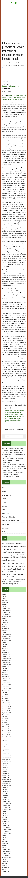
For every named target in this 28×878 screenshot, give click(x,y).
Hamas (22, 563)
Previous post (9, 429)
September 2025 (6, 616)
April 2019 (5, 771)
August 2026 (5, 594)
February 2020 (6, 751)
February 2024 (6, 654)
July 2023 (4, 669)
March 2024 (5, 652)
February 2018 (6, 799)
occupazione (21, 65)
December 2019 (6, 755)
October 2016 (6, 831)
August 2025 (5, 618)
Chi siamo (10, 10)
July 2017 (4, 813)
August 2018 (5, 787)
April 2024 (5, 650)
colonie (17, 63)
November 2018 (6, 781)
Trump (10, 581)
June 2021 (5, 719)
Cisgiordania (10, 549)
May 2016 (5, 841)
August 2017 (5, 811)
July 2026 (4, 596)
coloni (19, 549)
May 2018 (5, 793)
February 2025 (6, 630)
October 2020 (6, 735)
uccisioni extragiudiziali (10, 584)
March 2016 (5, 845)
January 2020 (6, 753)
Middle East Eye (17, 569)
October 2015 (6, 855)
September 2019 (6, 761)
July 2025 (4, 620)
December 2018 (6, 779)
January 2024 (6, 656)
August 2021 (5, 715)
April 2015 (5, 865)
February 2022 (6, 703)
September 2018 (6, 785)
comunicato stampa (7, 495)
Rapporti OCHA (7, 17)
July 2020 (4, 741)
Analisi (13, 13)
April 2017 (5, 819)
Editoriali (6, 13)
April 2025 (5, 626)
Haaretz (16, 563)
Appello (4, 491)
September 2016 (6, 833)
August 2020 (5, 739)
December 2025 (6, 610)
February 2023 (6, 679)
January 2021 (6, 729)
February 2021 (6, 727)
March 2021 (5, 725)
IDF (6, 566)
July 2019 (4, 765)
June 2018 (5, 791)
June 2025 (5, 622)
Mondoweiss (6, 574)
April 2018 (5, 795)
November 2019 (6, 757)
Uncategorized (5, 528)
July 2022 (4, 693)
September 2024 (6, 640)
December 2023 (6, 658)
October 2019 (6, 759)
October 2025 (6, 614)
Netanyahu (19, 574)
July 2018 (4, 789)
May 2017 (5, 817)
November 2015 (6, 853)
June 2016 (5, 839)
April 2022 (5, 699)
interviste (4, 506)
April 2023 (5, 675)
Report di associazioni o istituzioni (10, 521)
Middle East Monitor (9, 572)
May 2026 (5, 600)
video (3, 532)
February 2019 (6, 775)
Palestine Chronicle (21, 577)
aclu (9, 63)
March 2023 (5, 677)
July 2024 (4, 644)
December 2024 (6, 634)
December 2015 (6, 851)
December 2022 (6, 683)
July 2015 (4, 859)
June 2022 (5, 695)
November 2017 (6, 805)
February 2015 (6, 869)
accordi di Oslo (10, 544)
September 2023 (6, 665)
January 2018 (6, 801)
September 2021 (6, 713)
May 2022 (5, 697)
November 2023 (6, 660)
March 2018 (5, 797)
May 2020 (5, 745)
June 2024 (5, 646)
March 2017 (5, 821)
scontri (13, 579)
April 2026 (5, 602)
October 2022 (6, 687)
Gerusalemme (7, 563)
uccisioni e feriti (16, 581)
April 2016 (5, 843)
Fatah (3, 560)
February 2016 (6, 847)
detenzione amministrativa (7, 557)
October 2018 (6, 783)
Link (11, 24)
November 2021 (6, 709)
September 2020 (6, 737)
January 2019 (6, 777)
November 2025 (6, 612)
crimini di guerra (9, 555)
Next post (20, 429)
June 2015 (5, 861)
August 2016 (5, 835)
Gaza (7, 560)
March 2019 (5, 773)
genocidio (13, 560)
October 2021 (6, 711)
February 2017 (6, 823)
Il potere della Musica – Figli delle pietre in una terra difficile (12, 29)
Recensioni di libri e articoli (10, 20)
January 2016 (6, 849)
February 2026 (6, 606)
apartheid (14, 546)
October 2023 (6, 662)
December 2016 (6, 827)
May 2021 (5, 721)
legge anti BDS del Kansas (9, 65)
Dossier (5, 24)
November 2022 (6, 685)
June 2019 (5, 767)
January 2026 (6, 608)
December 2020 (6, 731)
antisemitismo (6, 546)
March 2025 (5, 628)
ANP (23, 543)
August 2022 (5, 691)
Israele (22, 63)
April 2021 (5, 723)
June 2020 (5, 743)
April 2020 (5, 747)
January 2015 (6, 871)
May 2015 (5, 863)
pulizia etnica (6, 579)
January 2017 (6, 825)
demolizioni (19, 555)
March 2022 (5, 701)
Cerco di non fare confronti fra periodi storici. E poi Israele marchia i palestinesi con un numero (13, 454)
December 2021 (6, 707)
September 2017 (6, 809)
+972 (3, 544)
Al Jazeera (18, 543)
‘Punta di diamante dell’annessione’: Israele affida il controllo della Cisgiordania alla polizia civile (12, 474)
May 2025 (5, 624)
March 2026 (5, 604)
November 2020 (6, 733)
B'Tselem (23, 546)
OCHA (12, 577)
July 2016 (4, 837)
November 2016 (6, 829)
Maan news (9, 569)
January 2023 (6, 681)
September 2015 (6, 857)
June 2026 (5, 598)
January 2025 (6, 632)
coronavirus (11, 552)
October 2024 (6, 638)
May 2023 (5, 673)
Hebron (3, 566)
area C (19, 546)
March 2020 (5, 749)
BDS (13, 63)
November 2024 (6, 636)
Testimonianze (5, 524)
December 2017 (6, 803)
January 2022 (6, 705)
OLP (15, 577)
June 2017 (5, 815)
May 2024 (5, 648)
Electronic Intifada (19, 557)
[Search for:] (14, 436)
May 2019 (5, 769)
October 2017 (6, 807)
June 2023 (5, 670)
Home (4, 10)
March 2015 (5, 867)
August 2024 (5, 642)
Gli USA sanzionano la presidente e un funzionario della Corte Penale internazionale (12, 460)
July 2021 (4, 717)
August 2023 (5, 666)
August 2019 (5, 763)
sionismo (18, 579)
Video (22, 20)
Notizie (18, 10)
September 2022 (6, 689)
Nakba (13, 574)
